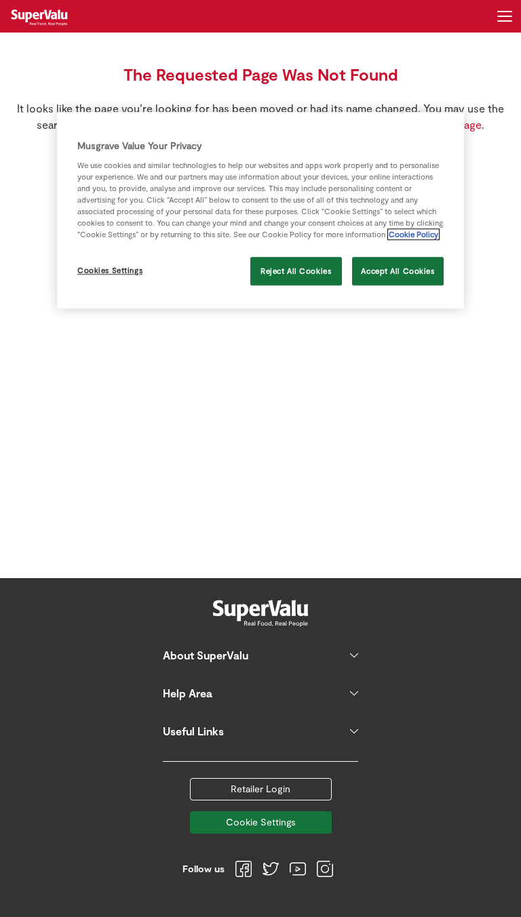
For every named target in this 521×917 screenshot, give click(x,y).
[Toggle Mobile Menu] (504, 16)
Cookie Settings (261, 822)
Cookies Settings (109, 270)
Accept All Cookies (397, 270)
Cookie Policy (413, 234)
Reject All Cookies (295, 270)
